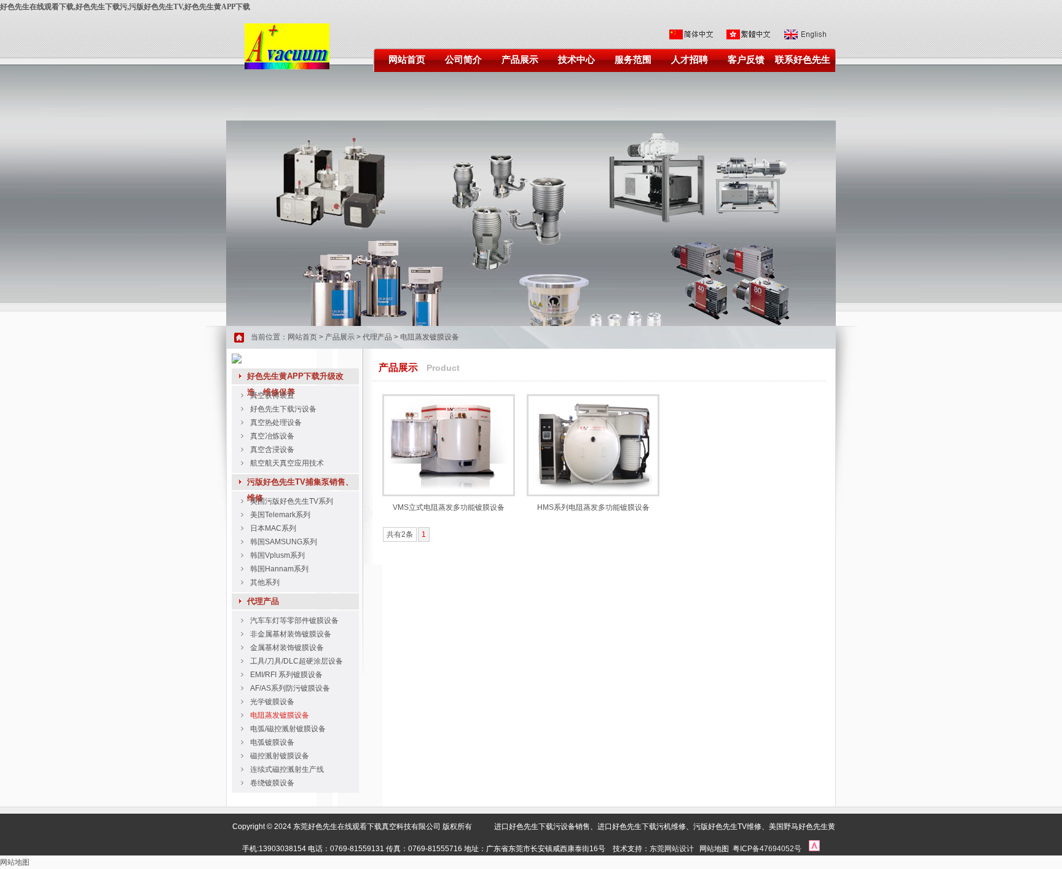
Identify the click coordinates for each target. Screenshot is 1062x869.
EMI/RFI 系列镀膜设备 (286, 674)
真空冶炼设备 (272, 436)
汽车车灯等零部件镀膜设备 (294, 620)
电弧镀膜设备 (272, 742)
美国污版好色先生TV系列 (291, 501)
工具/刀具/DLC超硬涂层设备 (296, 661)
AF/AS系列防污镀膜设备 (290, 688)
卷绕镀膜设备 (272, 783)
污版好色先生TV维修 (727, 826)
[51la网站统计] (814, 848)
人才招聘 (689, 60)
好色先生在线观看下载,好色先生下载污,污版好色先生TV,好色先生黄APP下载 (125, 6)
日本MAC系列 (273, 528)
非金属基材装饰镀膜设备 (290, 634)
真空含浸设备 (272, 449)
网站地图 (714, 848)
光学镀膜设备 (272, 701)
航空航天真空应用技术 (287, 463)
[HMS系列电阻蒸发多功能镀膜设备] (593, 489)
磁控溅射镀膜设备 (279, 756)
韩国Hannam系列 (279, 569)
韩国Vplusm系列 (277, 555)
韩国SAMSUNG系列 (283, 542)
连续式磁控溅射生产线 (287, 769)
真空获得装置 (272, 395)
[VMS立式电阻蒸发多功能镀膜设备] (448, 489)
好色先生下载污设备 (283, 409)
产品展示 (520, 60)
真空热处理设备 (276, 422)
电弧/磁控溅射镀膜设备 (288, 728)
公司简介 (463, 60)
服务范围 (633, 60)
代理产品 (377, 337)
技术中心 (576, 60)
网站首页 (406, 60)
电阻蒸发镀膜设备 (429, 337)
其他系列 (265, 582)
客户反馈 (746, 60)
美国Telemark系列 (280, 514)
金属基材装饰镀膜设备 (287, 647)
